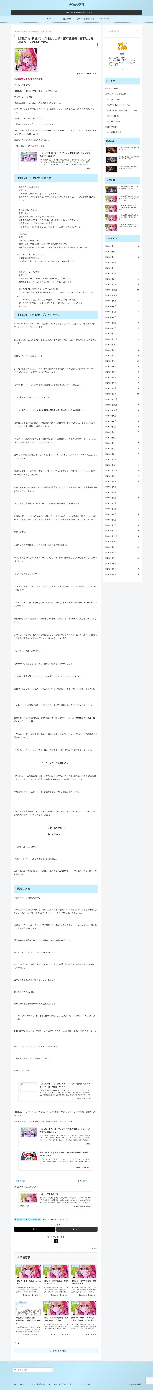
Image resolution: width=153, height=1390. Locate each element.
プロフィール (24, 1384)
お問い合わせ (73, 1384)
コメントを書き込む (56, 1350)
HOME (15, 1384)
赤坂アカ (64, 1219)
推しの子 (46, 1219)
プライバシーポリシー (87, 1384)
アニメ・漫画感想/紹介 (33, 1219)
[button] (77, 1229)
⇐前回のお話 (19, 1181)
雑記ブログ (62, 1384)
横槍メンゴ (55, 1219)
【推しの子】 (20, 1219)
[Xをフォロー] (56, 1241)
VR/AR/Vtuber (52, 1384)
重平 (122, 54)
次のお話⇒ (82, 1181)
